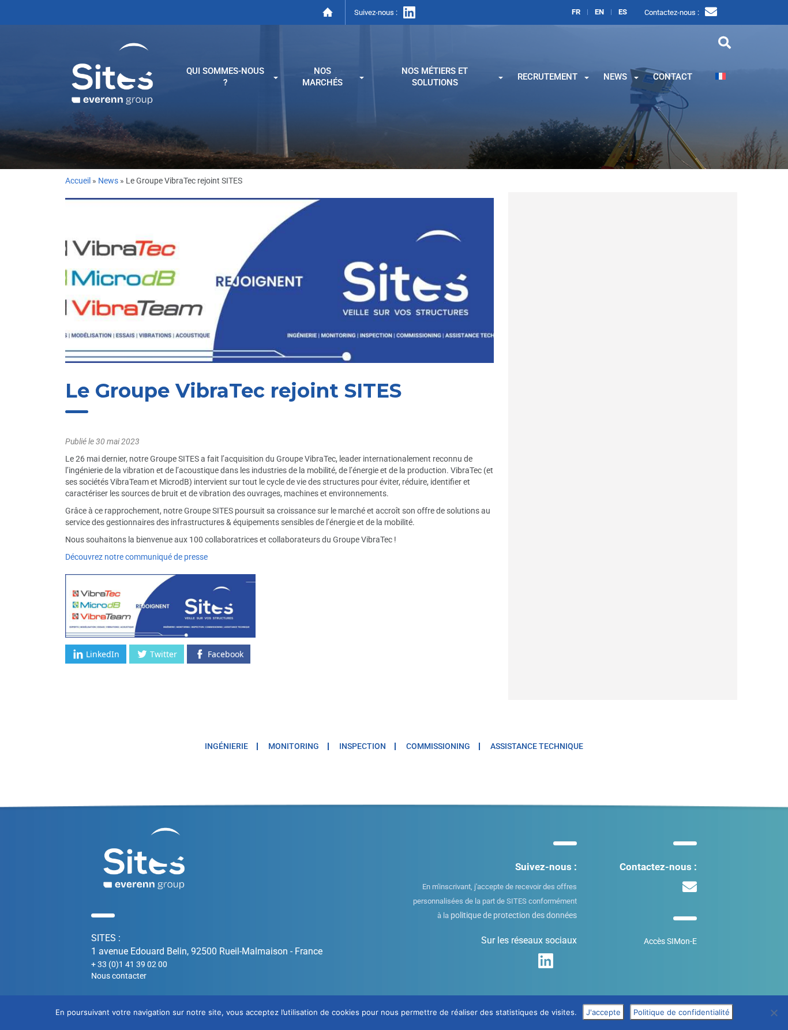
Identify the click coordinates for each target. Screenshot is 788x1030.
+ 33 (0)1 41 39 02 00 (129, 964)
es (622, 12)
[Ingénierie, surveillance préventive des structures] (112, 72)
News (615, 77)
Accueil (78, 180)
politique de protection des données (514, 915)
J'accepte (603, 1012)
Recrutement (547, 77)
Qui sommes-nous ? (225, 77)
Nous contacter (119, 975)
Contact (672, 77)
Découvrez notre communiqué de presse (136, 556)
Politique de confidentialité (681, 1012)
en (599, 12)
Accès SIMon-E (670, 941)
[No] (773, 1012)
